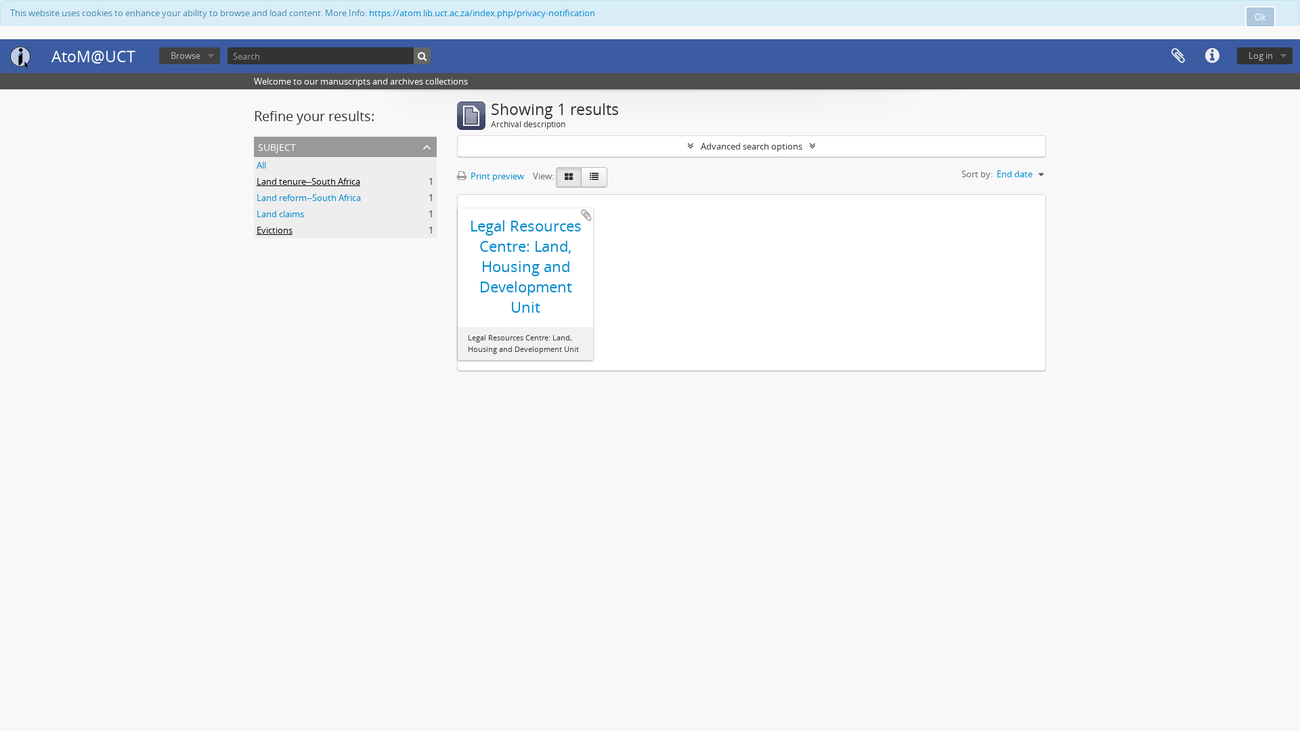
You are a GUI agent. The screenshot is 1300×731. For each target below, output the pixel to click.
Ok (1260, 17)
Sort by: (977, 174)
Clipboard (1178, 56)
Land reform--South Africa (309, 198)
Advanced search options (751, 146)
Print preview (496, 176)
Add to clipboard (586, 215)
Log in (1261, 55)
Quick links (1212, 56)
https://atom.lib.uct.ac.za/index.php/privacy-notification (482, 13)
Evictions (274, 230)
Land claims (280, 214)
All (261, 165)
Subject (277, 146)
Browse (185, 55)
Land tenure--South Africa (308, 181)
